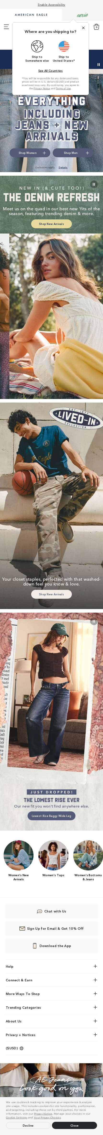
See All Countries (50, 70)
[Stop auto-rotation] (98, 64)
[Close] (83, 28)
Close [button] (74, 1125)
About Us (14, 1021)
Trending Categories (23, 1007)
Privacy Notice (43, 1113)
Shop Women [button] (28, 153)
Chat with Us (55, 911)
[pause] (94, 621)
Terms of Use (63, 88)
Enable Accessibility (51, 4)
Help (9, 966)
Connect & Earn (19, 980)
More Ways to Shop (23, 993)
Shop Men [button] (71, 153)
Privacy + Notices (20, 1034)
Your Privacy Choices (47, 1117)
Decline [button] (28, 1125)
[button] (62, 1117)
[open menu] (6, 26)
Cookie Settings (16, 1117)
